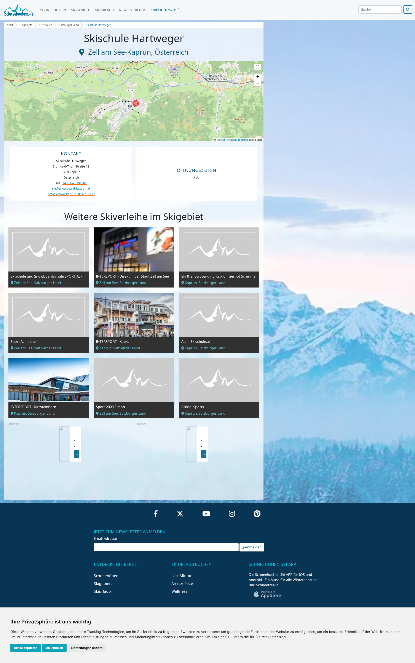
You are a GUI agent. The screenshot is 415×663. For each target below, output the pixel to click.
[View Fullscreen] (257, 67)
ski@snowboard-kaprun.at (71, 188)
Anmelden (253, 547)
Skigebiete (80, 10)
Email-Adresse (105, 538)
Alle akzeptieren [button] (26, 648)
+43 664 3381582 (74, 183)
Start (10, 25)
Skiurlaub (104, 10)
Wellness (179, 591)
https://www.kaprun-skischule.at (71, 194)
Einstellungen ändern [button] (87, 648)
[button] (135, 103)
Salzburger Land (69, 25)
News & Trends (132, 10)
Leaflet (220, 139)
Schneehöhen (53, 10)
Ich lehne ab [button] (54, 648)
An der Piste (182, 583)
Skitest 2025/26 (164, 10)
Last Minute (181, 575)
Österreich (45, 25)
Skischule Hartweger (98, 25)
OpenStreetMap (238, 139)
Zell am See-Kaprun (119, 52)
